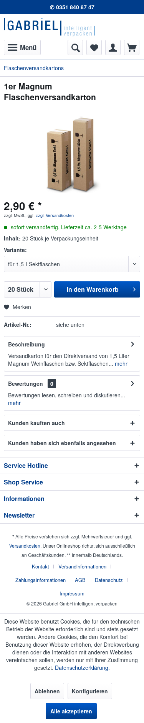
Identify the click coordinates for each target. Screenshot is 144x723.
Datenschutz (109, 579)
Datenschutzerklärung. (82, 667)
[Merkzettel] (94, 47)
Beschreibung (26, 344)
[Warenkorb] (131, 47)
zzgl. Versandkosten (55, 215)
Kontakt (40, 566)
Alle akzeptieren (71, 711)
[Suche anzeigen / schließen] (75, 47)
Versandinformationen (82, 566)
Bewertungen (25, 383)
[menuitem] (22, 47)
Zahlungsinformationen (40, 579)
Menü (28, 47)
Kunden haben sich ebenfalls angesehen (62, 443)
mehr (120, 363)
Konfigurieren (90, 691)
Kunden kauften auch (36, 423)
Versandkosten (24, 545)
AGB (80, 579)
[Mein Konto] (113, 47)
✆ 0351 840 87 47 (72, 7)
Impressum (72, 593)
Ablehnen (47, 691)
